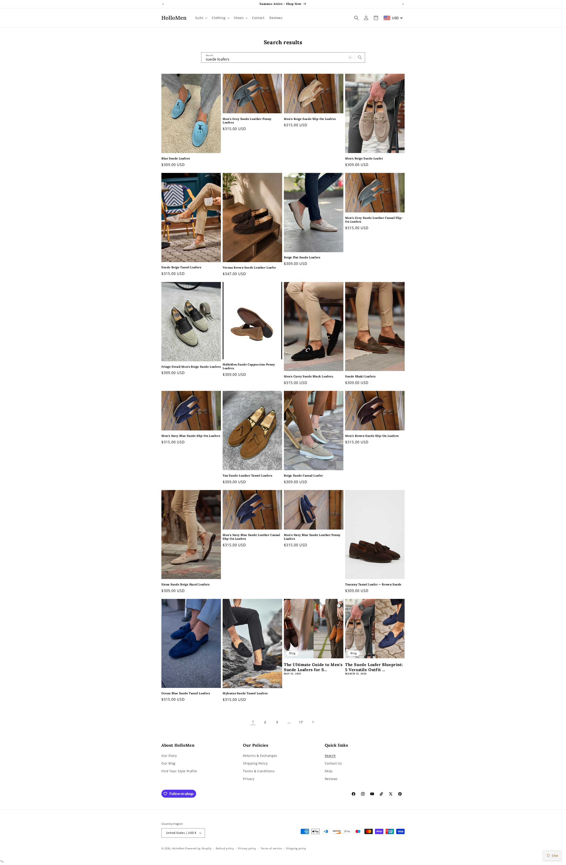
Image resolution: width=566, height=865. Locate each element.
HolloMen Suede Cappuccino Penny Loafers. (249, 366)
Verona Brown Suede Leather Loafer (249, 267)
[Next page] (313, 722)
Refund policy (225, 848)
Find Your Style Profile (179, 771)
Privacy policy (247, 848)
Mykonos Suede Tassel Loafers (245, 693)
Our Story (169, 755)
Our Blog (168, 763)
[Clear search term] (350, 57)
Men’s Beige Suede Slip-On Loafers (310, 119)
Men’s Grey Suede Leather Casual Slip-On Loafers (374, 219)
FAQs (329, 771)
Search (330, 755)
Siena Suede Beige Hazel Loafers (185, 584)
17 (301, 722)
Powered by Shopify (198, 848)
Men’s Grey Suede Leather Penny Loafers (247, 121)
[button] (201, 18)
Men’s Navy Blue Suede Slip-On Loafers (190, 436)
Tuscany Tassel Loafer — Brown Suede (373, 584)
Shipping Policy (255, 763)
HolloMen (178, 848)
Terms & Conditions (259, 771)
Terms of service (271, 848)
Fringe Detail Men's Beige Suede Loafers (191, 367)
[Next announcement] (403, 4)
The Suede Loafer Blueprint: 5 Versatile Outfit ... (374, 667)
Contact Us (333, 763)
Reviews (331, 779)
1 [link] (253, 721)
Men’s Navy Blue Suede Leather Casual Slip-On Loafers (251, 537)
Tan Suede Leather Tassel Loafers (247, 475)
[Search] (360, 57)
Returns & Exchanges (260, 755)
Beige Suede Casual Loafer (303, 475)
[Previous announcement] (163, 4)
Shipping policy (296, 848)
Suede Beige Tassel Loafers (181, 267)
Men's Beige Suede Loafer (364, 158)
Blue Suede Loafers (175, 158)
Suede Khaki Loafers (360, 376)
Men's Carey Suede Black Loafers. (309, 376)
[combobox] (283, 57)
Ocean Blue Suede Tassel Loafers (185, 693)
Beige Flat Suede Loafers (302, 257)
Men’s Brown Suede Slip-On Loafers (372, 436)
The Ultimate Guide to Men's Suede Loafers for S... (313, 667)
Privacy (248, 779)
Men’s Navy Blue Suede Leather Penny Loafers (312, 537)
